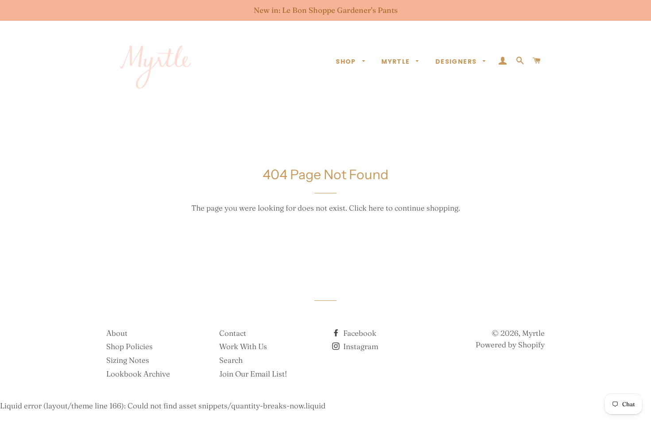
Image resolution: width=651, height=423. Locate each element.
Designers (457, 61)
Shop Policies (129, 346)
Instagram (359, 346)
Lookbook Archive (138, 373)
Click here (366, 207)
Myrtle (396, 61)
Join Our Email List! (253, 373)
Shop (347, 61)
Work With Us (243, 346)
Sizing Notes (127, 360)
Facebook (358, 333)
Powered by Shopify (510, 344)
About (117, 333)
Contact (232, 333)
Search (231, 360)
